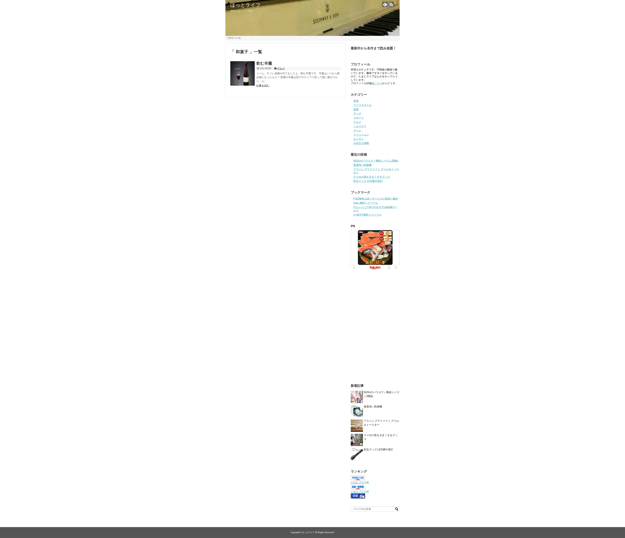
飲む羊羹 (264, 63)
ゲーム (357, 130)
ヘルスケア (359, 126)
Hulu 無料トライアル (365, 203)
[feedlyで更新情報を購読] (385, 4)
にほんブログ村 (360, 482)
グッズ (357, 113)
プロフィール (234, 38)
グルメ (281, 68)
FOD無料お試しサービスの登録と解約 (375, 198)
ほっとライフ (245, 5)
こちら (378, 83)
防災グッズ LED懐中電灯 (368, 181)
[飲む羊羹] (242, 73)
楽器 (356, 109)
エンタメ (358, 139)
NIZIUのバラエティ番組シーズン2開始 (375, 160)
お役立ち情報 (361, 143)
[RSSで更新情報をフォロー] (391, 4)
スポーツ (358, 117)
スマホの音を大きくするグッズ (371, 176)
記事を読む (262, 85)
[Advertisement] (375, 327)
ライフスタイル (362, 105)
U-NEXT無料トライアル (367, 214)
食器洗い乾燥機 (362, 165)
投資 (356, 100)
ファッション (361, 134)
